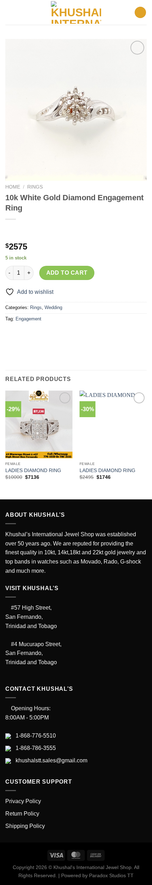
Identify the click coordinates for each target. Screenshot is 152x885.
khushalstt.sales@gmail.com (51, 760)
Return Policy (22, 814)
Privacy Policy (23, 801)
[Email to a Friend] (50, 335)
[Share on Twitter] (37, 335)
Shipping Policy (25, 826)
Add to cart (67, 273)
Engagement (28, 318)
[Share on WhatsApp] (12, 335)
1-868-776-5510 (36, 736)
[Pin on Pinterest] (63, 335)
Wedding (53, 307)
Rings (35, 187)
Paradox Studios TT (111, 875)
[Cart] (140, 12)
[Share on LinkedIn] (75, 335)
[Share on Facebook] (24, 335)
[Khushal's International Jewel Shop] (76, 12)
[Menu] (9, 12)
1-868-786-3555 (36, 748)
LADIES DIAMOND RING (33, 470)
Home (12, 187)
